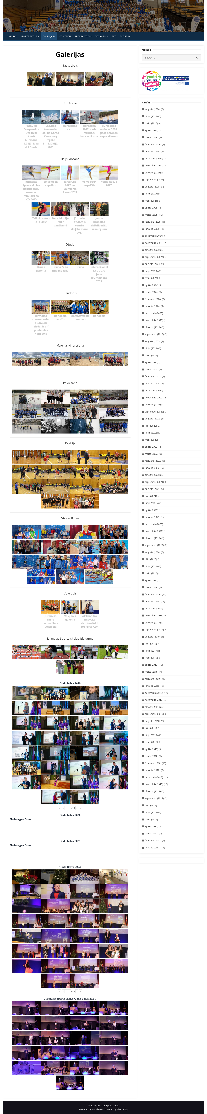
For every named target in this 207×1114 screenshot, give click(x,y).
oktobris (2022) (153, 404)
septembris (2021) (154, 481)
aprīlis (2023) (151, 362)
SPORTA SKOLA (28, 36)
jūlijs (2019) (151, 643)
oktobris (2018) (153, 706)
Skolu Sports (120, 36)
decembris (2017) (154, 777)
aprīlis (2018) (151, 749)
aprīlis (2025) (151, 207)
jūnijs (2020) (151, 566)
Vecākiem (100, 36)
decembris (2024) (154, 235)
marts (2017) (151, 833)
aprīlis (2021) (151, 510)
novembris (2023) (154, 320)
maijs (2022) (151, 439)
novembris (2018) (154, 699)
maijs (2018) (151, 742)
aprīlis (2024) (151, 285)
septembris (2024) (154, 256)
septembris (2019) (154, 629)
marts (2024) (151, 292)
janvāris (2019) (152, 685)
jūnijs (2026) (151, 116)
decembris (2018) (154, 692)
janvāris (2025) (152, 228)
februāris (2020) (153, 594)
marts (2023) (151, 369)
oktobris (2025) (153, 172)
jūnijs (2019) (151, 650)
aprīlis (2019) (151, 664)
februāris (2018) (153, 763)
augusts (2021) (152, 488)
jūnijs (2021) (151, 502)
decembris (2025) (154, 158)
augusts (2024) (152, 263)
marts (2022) (151, 453)
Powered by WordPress (91, 1109)
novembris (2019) (154, 615)
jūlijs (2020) (151, 559)
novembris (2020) (154, 531)
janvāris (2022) (152, 467)
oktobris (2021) (153, 474)
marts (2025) (151, 214)
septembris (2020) (154, 545)
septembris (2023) (154, 334)
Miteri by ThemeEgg (117, 1109)
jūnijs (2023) (151, 348)
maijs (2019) (151, 657)
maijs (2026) (151, 123)
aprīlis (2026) (151, 130)
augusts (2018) (152, 721)
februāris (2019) (153, 678)
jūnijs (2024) (151, 271)
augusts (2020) (152, 552)
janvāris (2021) (152, 517)
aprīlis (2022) (151, 446)
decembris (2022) (154, 390)
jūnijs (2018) (151, 735)
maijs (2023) (151, 355)
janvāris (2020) (152, 601)
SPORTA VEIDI (82, 36)
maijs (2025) (151, 200)
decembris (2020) (154, 524)
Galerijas (48, 36)
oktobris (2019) (153, 622)
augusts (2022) (152, 418)
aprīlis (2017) (151, 826)
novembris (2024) (154, 242)
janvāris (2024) (152, 306)
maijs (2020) (151, 573)
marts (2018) (151, 756)
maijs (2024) (151, 277)
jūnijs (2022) (151, 432)
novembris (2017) (154, 784)
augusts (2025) (152, 186)
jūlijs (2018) (151, 727)
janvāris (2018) (152, 770)
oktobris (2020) (153, 538)
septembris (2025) (154, 179)
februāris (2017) (153, 840)
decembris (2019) (154, 608)
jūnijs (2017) (151, 812)
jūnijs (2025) (151, 193)
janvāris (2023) (152, 383)
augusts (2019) (152, 636)
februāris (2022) (153, 460)
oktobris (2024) (153, 249)
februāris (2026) (153, 144)
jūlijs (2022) (151, 425)
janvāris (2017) (152, 847)
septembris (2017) (154, 798)
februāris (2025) (153, 221)
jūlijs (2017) (151, 805)
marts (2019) (151, 671)
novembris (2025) (154, 165)
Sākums (11, 36)
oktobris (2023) (153, 327)
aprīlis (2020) (151, 580)
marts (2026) (151, 137)
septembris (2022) (154, 411)
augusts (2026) (152, 109)
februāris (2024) (153, 299)
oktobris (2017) (153, 791)
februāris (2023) (153, 376)
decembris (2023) (154, 313)
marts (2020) (151, 587)
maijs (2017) (151, 819)
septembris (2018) (154, 713)
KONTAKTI (65, 36)
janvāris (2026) (152, 151)
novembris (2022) (154, 397)
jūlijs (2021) (151, 496)
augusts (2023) (152, 341)
